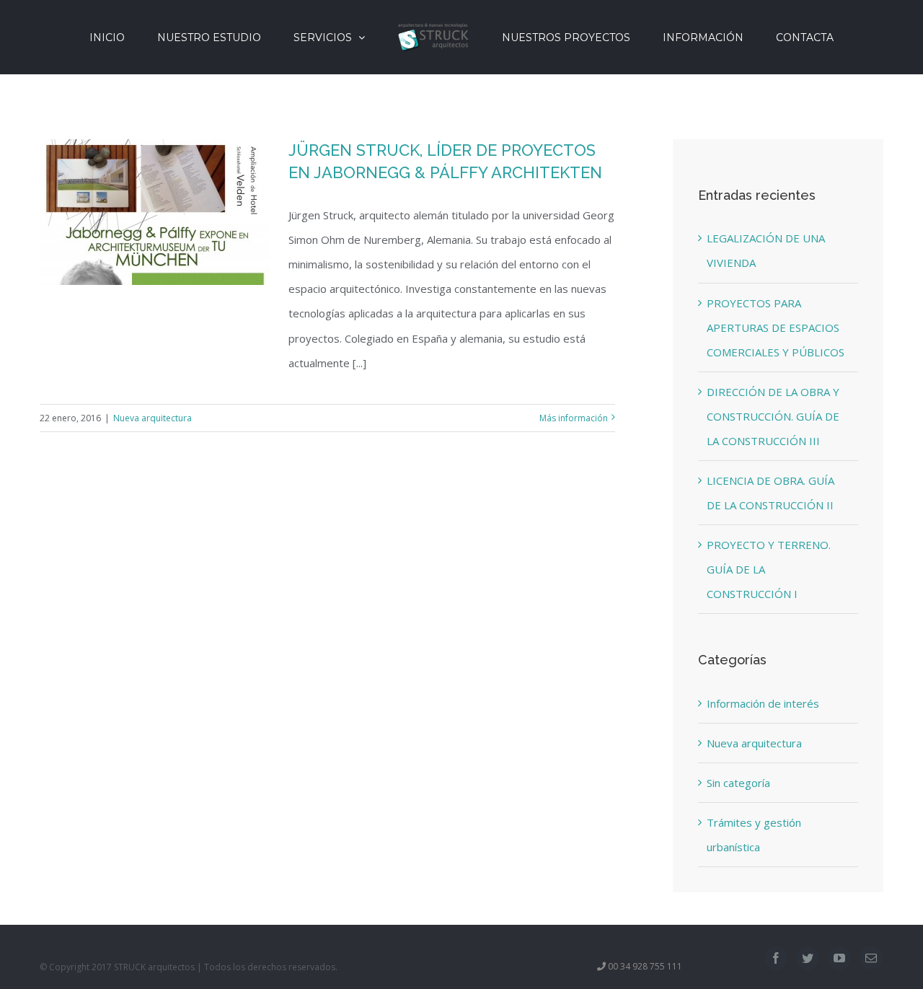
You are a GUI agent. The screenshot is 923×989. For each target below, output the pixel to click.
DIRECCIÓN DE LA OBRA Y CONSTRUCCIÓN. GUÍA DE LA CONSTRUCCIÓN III (773, 416)
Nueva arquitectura (152, 418)
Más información (573, 418)
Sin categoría (738, 782)
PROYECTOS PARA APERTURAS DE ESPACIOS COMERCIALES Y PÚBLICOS (775, 327)
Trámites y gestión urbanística (754, 834)
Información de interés (763, 703)
